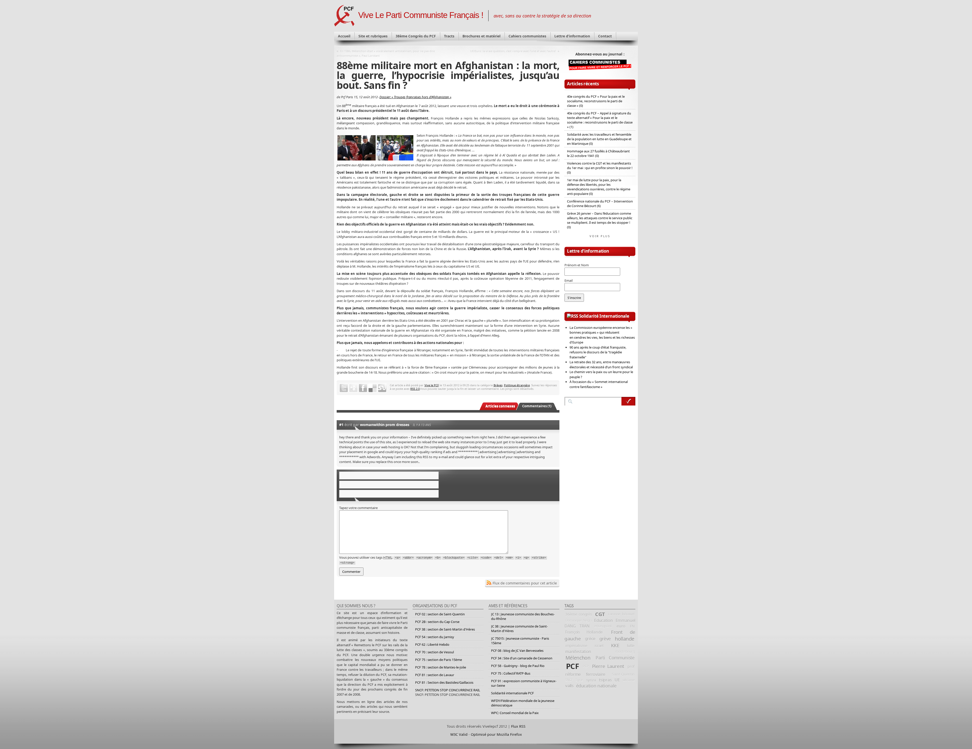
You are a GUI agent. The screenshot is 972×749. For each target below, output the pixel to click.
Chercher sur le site (628, 401)
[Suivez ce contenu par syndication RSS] (572, 316)
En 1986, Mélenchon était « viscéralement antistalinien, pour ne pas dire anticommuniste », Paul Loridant (386, 53)
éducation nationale (596, 686)
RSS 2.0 (415, 389)
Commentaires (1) (536, 406)
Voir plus (600, 236)
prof (631, 666)
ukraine (629, 679)
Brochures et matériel (481, 36)
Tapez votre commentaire (358, 507)
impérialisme (576, 645)
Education (603, 620)
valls (569, 686)
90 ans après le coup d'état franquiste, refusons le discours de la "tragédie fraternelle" (598, 352)
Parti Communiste (615, 658)
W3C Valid (459, 734)
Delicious (373, 388)
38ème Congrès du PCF (416, 36)
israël (599, 645)
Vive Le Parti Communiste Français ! (420, 15)
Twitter (344, 388)
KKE (615, 645)
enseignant (603, 625)
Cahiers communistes (527, 36)
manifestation (578, 651)
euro (621, 626)
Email (568, 280)
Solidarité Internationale (604, 316)
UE (617, 680)
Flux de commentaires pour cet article (525, 583)
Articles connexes (500, 406)
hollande (624, 638)
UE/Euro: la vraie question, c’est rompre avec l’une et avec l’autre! (513, 51)
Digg (353, 388)
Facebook (363, 388)
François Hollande (584, 632)
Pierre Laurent (608, 666)
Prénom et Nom (576, 265)
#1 (341, 424)
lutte (631, 645)
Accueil (344, 36)
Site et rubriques (373, 36)
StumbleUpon (382, 388)
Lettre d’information (572, 36)
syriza (591, 679)
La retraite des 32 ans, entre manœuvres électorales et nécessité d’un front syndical (601, 364)
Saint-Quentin (623, 674)
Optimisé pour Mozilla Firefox (496, 734)
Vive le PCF (431, 385)
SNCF (569, 680)
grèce (590, 638)
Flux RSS (518, 726)
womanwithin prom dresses (384, 424)
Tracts (449, 36)
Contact (605, 36)
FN (632, 626)
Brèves (498, 385)
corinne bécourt (621, 614)
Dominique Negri (578, 620)
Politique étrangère (517, 385)
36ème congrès (578, 614)
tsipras (605, 680)
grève (605, 639)
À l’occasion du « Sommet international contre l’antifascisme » (599, 384)
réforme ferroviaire (585, 674)
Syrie (579, 680)
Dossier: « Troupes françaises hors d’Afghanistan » (415, 97)
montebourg (625, 651)
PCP (586, 666)
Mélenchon (578, 657)
